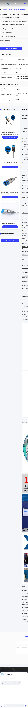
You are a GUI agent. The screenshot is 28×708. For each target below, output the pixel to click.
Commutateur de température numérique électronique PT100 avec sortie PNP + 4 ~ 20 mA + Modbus (9, 134)
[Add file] (2, 705)
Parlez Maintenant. (10, 48)
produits (10, 9)
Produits (25, 3)
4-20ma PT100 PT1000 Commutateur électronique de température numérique (9, 194)
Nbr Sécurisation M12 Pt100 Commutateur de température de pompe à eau (8, 223)
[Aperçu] (5, 3)
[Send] (26, 705)
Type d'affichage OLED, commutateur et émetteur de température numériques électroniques (9, 164)
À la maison (15, 4)
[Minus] (26, 674)
